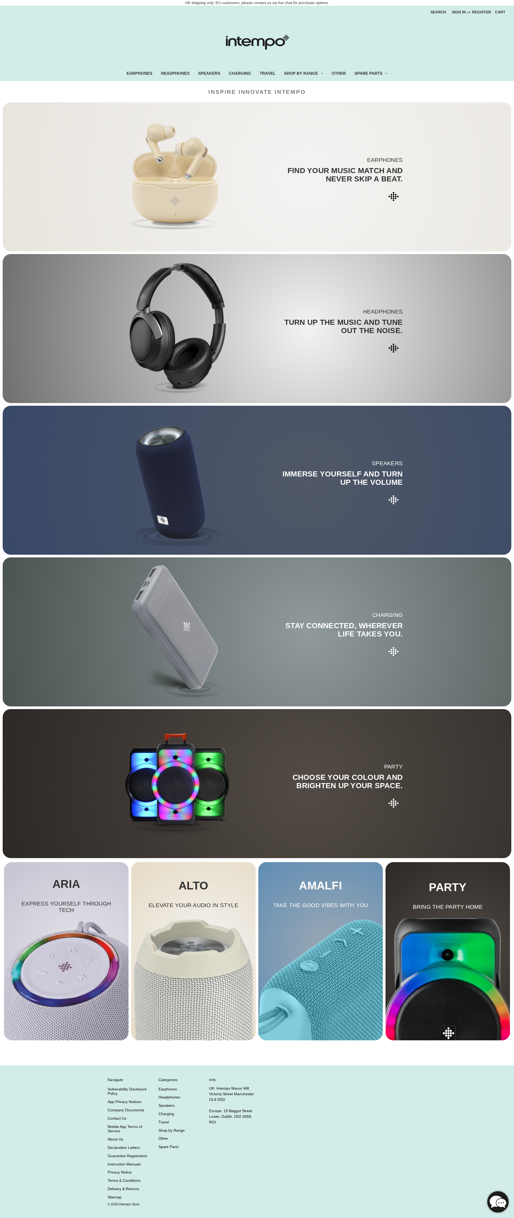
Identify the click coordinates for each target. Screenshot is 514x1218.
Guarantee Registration (127, 1156)
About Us (115, 1139)
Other (339, 73)
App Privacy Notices (124, 1102)
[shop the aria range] (66, 980)
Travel (267, 73)
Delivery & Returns (123, 1189)
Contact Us (117, 1118)
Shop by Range (301, 73)
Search (438, 12)
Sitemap (115, 1197)
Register (481, 12)
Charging (240, 73)
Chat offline (498, 1202)
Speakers (209, 73)
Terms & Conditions (124, 1180)
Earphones (139, 73)
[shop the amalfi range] (320, 979)
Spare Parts (368, 73)
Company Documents (126, 1110)
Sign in (459, 12)
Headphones (175, 73)
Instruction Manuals (124, 1164)
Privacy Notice (120, 1172)
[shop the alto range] (193, 979)
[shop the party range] (448, 977)
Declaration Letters (124, 1147)
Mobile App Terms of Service (125, 1128)
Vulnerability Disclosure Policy (127, 1091)
